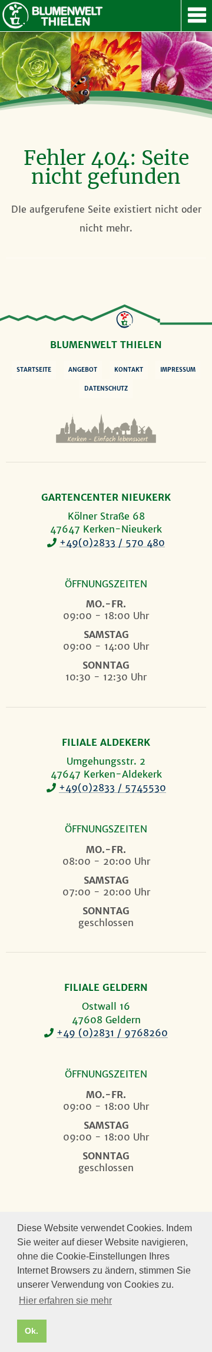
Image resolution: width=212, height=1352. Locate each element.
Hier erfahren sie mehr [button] (65, 1300)
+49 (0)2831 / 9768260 (112, 1033)
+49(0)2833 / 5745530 (112, 788)
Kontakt (128, 369)
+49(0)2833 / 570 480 (112, 542)
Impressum (178, 369)
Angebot (82, 369)
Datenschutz (106, 388)
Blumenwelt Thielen (15, 15)
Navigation (196, 15)
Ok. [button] (31, 1331)
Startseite (33, 369)
